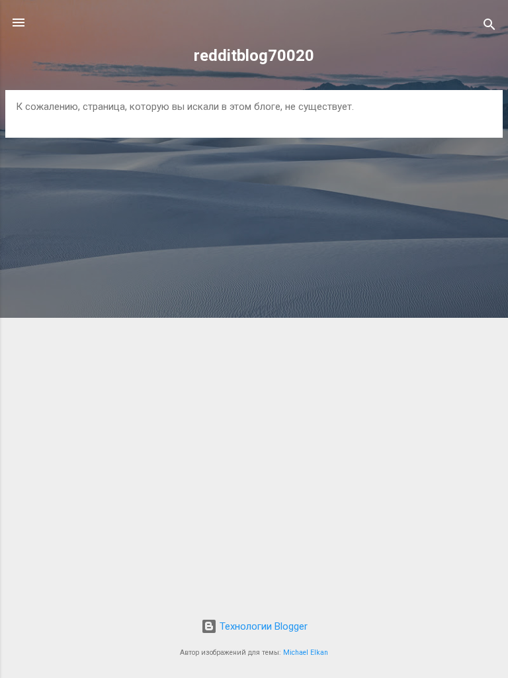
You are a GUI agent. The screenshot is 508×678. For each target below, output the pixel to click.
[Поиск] (489, 27)
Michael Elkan (305, 652)
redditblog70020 (254, 55)
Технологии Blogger (262, 626)
